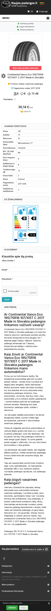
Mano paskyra (8, 584)
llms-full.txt (15, 579)
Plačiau (23, 608)
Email (5, 270)
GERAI (12, 607)
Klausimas (7, 279)
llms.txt (5, 579)
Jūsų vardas (8, 260)
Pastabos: (8, 99)
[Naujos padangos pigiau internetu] (19, 4)
